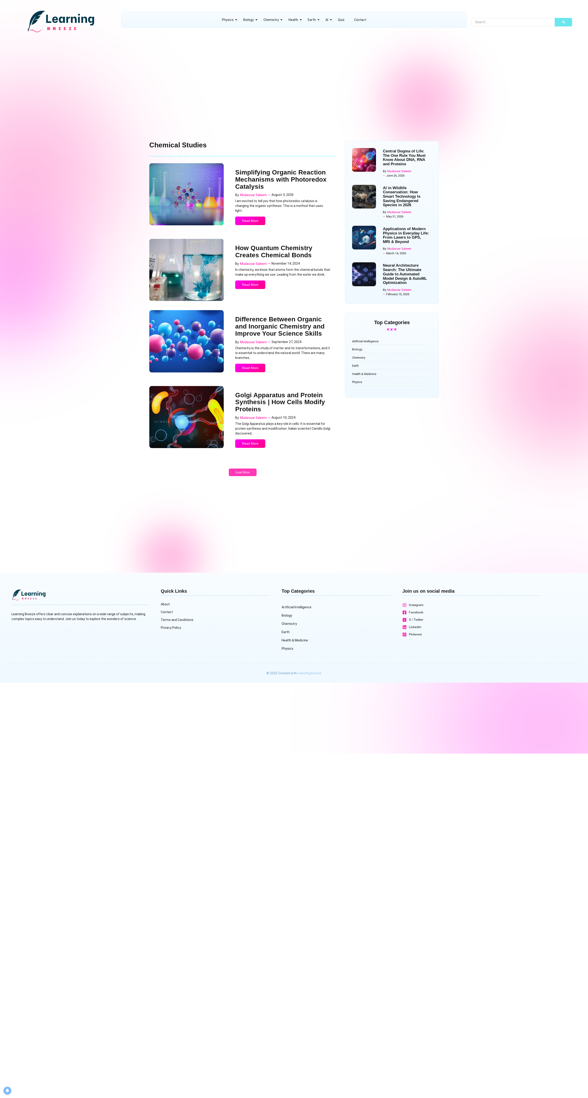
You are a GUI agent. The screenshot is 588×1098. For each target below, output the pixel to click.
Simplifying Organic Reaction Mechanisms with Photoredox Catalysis (281, 179)
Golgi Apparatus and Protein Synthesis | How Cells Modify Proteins (280, 402)
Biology (248, 20)
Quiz (341, 20)
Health (293, 20)
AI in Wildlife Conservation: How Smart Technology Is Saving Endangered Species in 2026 (401, 196)
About (165, 604)
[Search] (563, 22)
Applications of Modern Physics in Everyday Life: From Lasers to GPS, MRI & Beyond (406, 235)
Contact (360, 20)
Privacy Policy (171, 627)
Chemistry (271, 20)
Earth (312, 20)
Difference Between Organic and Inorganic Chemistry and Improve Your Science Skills (280, 326)
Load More (243, 472)
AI (326, 20)
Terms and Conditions (177, 620)
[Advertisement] (140, 79)
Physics (228, 20)
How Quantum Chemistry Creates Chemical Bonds (273, 252)
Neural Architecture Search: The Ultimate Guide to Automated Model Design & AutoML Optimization (405, 274)
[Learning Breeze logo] (60, 21)
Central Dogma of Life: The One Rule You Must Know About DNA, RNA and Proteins (404, 157)
